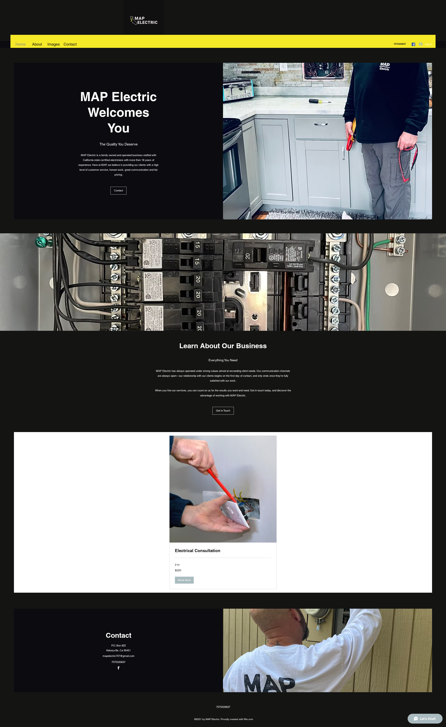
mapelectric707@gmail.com (118, 655)
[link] (223, 551)
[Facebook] (413, 44)
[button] (118, 191)
